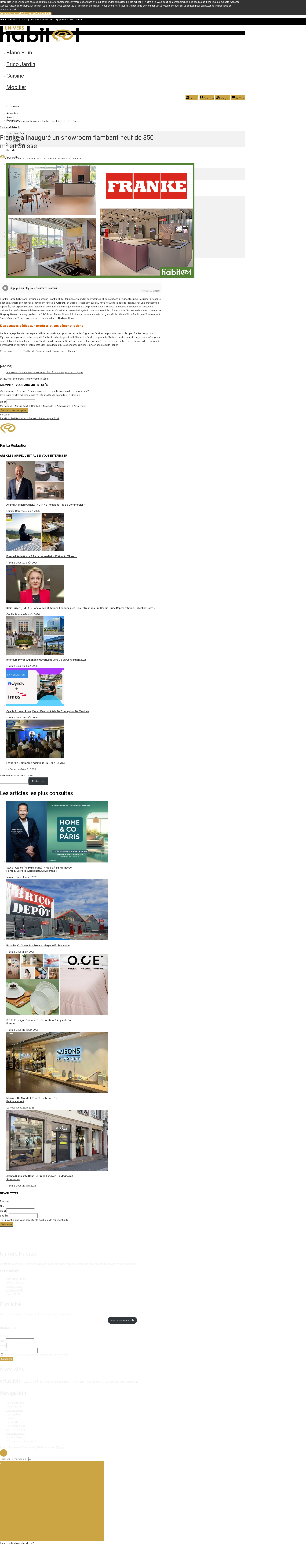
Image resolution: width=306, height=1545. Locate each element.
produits (22, 378)
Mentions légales (15, 60)
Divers (13, 1294)
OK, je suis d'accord (10, 13)
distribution (41, 1381)
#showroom (63, 406)
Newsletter (12, 1422)
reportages (118, 1382)
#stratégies (80, 406)
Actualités (12, 113)
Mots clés (5, 406)
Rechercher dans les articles (16, 775)
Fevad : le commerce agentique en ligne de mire (35, 763)
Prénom (4, 1201)
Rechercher (38, 781)
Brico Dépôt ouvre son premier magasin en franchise (37, 945)
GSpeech (156, 291)
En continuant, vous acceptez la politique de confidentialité (36, 1220)
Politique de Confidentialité (36, 13)
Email (3, 401)
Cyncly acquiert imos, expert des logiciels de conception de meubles (47, 711)
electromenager (77, 1381)
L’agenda (11, 1418)
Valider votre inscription (14, 410)
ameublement (26, 1382)
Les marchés (13, 1414)
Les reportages (14, 1410)
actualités (5, 378)
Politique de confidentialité (21, 1441)
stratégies (44, 378)
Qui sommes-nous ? (17, 1429)
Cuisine (15, 75)
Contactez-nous (15, 1433)
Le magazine (13, 106)
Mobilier (16, 87)
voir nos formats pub (122, 1320)
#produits (47, 406)
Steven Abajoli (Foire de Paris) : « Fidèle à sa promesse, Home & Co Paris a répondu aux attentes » (39, 869)
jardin (103, 1382)
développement (60, 1381)
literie (108, 1382)
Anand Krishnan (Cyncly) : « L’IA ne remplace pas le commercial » (45, 504)
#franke (34, 406)
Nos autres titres (15, 1425)
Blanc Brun (19, 52)
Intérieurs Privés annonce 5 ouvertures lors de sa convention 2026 (46, 659)
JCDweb (59, 1447)
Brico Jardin (20, 64)
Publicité (11, 45)
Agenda (10, 150)
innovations (93, 1382)
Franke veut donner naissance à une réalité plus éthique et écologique (44, 372)
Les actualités (14, 1406)
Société (4, 1215)
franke (14, 378)
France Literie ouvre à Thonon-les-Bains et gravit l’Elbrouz (41, 556)
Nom (2, 1206)
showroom (32, 378)
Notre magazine (15, 1402)
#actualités (20, 406)
